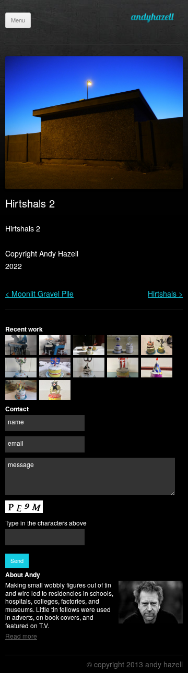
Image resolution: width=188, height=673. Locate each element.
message (21, 464)
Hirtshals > (165, 293)
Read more (21, 635)
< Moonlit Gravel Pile (39, 293)
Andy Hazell (157, 18)
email (16, 442)
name (16, 421)
